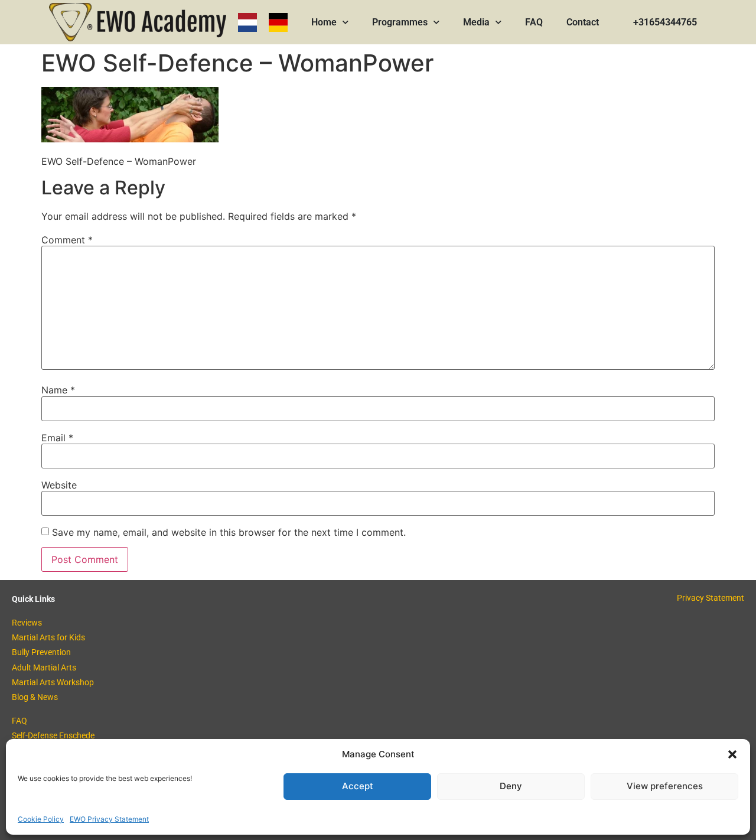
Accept (357, 786)
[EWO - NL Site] (247, 22)
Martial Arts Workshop (53, 682)
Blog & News (35, 697)
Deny (511, 786)
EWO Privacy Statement (109, 819)
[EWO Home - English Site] (137, 22)
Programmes (400, 22)
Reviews (27, 622)
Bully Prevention (41, 652)
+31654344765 (665, 22)
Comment (67, 240)
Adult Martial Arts (44, 667)
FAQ (534, 22)
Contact (582, 22)
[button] (732, 754)
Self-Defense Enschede (53, 735)
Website (59, 485)
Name (58, 390)
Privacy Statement (710, 598)
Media (476, 22)
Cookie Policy (41, 819)
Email (57, 437)
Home (324, 22)
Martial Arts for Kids (48, 637)
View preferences (665, 786)
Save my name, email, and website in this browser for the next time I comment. (229, 532)
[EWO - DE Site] (278, 22)
